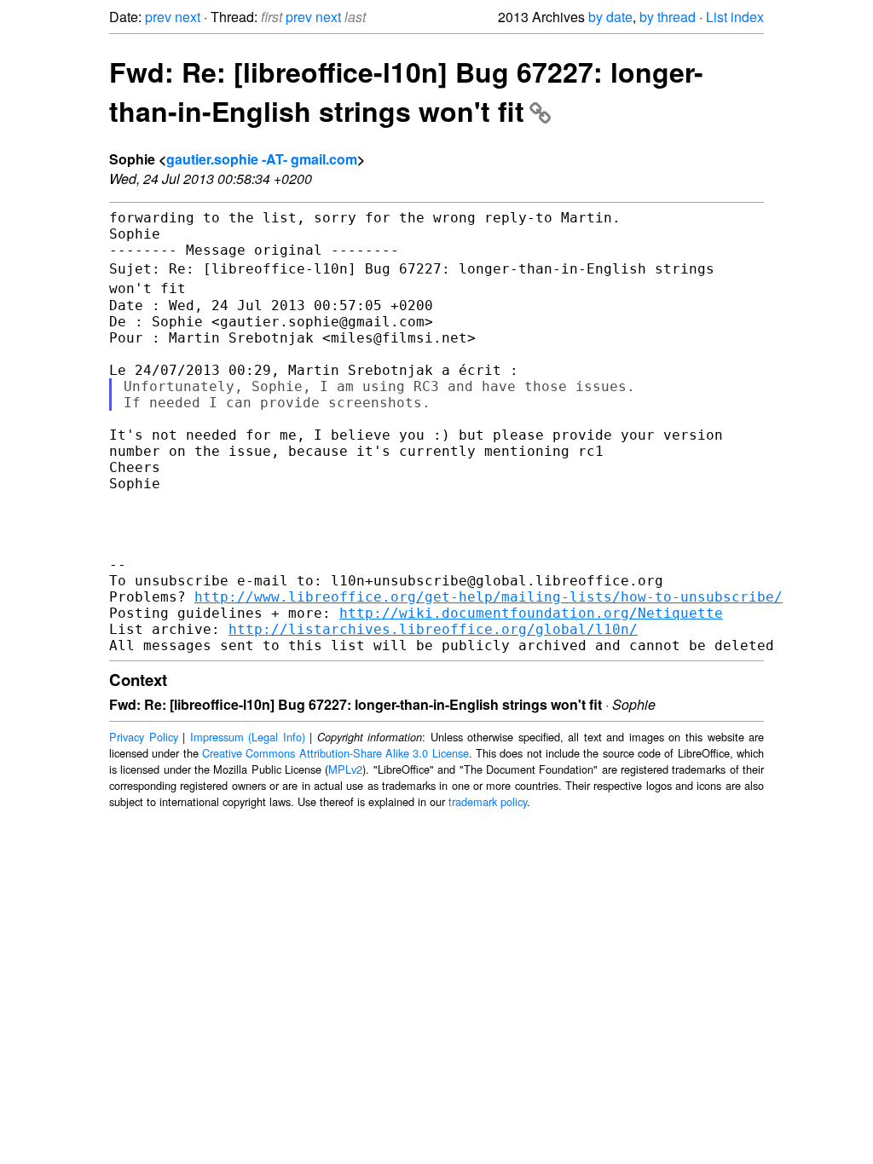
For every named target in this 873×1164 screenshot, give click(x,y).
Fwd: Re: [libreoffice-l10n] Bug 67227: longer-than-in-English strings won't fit (406, 91)
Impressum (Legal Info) (247, 737)
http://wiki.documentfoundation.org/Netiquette (531, 613)
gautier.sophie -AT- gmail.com (261, 159)
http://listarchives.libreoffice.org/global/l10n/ (433, 629)
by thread (667, 16)
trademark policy (487, 801)
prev (158, 16)
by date (610, 16)
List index (735, 16)
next (187, 16)
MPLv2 (345, 769)
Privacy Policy (143, 737)
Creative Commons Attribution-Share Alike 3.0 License (335, 753)
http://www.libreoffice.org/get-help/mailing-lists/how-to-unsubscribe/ (488, 597)
